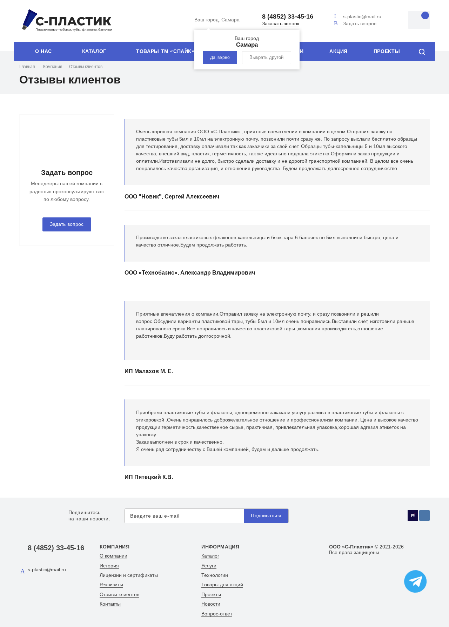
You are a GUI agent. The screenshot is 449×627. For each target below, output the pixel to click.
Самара (217, 19)
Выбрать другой (266, 57)
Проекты (387, 51)
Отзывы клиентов (119, 594)
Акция (338, 51)
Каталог (94, 51)
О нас (43, 51)
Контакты (110, 604)
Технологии (214, 575)
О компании (113, 556)
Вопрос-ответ (216, 613)
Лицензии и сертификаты (129, 575)
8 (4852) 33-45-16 (288, 16)
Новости (210, 604)
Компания (52, 66)
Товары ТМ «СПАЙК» (165, 51)
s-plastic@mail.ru (362, 16)
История (109, 565)
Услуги (208, 565)
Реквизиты (111, 584)
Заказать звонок (281, 23)
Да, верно (220, 57)
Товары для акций (222, 584)
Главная (27, 66)
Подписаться (266, 515)
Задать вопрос (359, 23)
